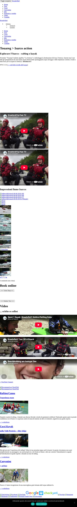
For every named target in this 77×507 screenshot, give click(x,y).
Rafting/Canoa (7, 393)
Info (5, 12)
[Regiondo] (4, 496)
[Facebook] (14, 494)
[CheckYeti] (9, 387)
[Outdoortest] (12, 496)
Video (6, 15)
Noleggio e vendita (10, 13)
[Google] (32, 494)
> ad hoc (3, 466)
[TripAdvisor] (4, 494)
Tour (5, 6)
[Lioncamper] (37, 496)
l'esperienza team (7, 398)
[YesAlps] (61, 494)
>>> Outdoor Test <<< (7, 301)
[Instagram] (69, 494)
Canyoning (7, 10)
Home (6, 4)
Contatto (6, 17)
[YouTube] (21, 494)
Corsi (5, 8)
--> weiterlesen (4, 422)
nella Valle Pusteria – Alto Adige (13, 431)
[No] (74, 503)
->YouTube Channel (6, 382)
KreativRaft (16, 1)
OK (33, 504)
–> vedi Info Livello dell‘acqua (17, 65)
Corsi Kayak (6, 426)
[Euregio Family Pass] (25, 496)
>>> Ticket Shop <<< (7, 290)
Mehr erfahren (41, 504)
